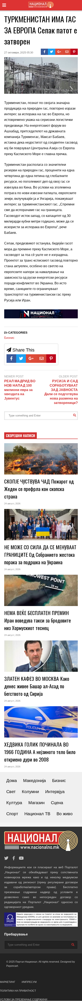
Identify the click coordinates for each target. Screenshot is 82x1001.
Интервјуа (55, 791)
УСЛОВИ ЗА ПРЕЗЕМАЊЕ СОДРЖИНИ (23, 999)
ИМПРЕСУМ (29, 982)
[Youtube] (21, 858)
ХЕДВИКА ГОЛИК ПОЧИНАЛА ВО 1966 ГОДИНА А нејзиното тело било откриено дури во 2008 (39, 751)
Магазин (36, 802)
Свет (11, 791)
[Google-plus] (59, 52)
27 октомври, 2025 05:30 (18, 52)
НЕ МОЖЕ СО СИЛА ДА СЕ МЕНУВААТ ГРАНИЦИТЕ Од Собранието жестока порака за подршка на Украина (40, 554)
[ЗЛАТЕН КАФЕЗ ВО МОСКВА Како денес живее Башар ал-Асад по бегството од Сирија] (41, 656)
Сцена (57, 802)
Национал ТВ (37, 813)
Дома (11, 780)
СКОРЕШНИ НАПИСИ (20, 435)
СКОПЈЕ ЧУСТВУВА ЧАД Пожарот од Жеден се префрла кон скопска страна (39, 488)
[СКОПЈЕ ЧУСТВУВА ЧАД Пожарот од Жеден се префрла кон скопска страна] (41, 459)
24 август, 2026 (12, 503)
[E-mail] (67, 52)
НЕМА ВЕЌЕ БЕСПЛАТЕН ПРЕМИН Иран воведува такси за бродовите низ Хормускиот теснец (37, 620)
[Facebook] (44, 52)
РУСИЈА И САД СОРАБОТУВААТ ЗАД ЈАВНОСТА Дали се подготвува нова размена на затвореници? (61, 392)
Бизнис (9, 337)
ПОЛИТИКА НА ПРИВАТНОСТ (18, 991)
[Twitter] (51, 52)
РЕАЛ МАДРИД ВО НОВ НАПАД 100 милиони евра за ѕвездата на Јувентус (19, 389)
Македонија (34, 780)
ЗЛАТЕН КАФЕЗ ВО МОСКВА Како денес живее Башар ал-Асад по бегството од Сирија (36, 686)
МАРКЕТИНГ (7, 982)
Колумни (30, 791)
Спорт (12, 813)
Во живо (65, 813)
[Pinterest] (74, 52)
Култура (14, 802)
